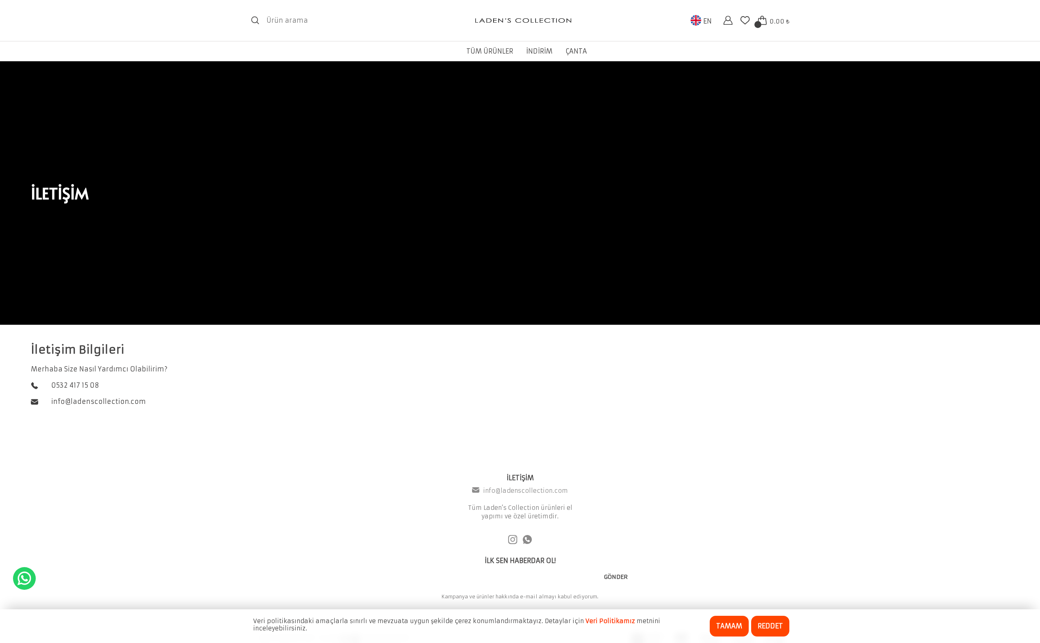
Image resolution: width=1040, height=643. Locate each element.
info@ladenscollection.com (98, 401)
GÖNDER (616, 576)
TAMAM (729, 626)
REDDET (770, 626)
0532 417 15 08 (75, 385)
